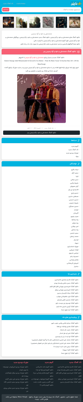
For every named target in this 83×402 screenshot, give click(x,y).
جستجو (5, 10)
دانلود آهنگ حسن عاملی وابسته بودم (66, 283)
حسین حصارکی (73, 206)
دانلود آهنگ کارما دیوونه (70, 350)
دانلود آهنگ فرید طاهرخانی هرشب (67, 297)
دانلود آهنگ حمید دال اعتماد (69, 330)
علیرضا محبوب (73, 203)
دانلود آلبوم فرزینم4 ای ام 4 (44, 370)
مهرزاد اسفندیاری (72, 247)
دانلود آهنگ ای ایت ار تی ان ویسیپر (66, 337)
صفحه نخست (20, 4)
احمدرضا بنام (74, 256)
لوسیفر (76, 240)
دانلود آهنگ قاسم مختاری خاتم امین (66, 280)
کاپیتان (75, 213)
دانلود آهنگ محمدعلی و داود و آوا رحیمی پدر (59, 51)
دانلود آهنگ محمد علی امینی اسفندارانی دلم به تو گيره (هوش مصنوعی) (55, 340)
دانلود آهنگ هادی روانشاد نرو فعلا (67, 327)
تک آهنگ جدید (8, 4)
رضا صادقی (74, 230)
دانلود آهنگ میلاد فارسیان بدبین (67, 293)
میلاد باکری (74, 170)
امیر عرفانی (74, 226)
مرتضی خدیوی (73, 253)
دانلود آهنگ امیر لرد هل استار (69, 333)
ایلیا (77, 176)
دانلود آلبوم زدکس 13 (46, 385)
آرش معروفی (74, 186)
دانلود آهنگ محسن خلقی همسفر (67, 300)
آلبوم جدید (74, 146)
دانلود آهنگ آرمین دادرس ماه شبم (67, 307)
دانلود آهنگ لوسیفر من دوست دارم (67, 303)
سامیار (76, 266)
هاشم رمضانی (73, 260)
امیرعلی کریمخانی (72, 263)
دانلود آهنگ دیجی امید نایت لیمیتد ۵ (66, 347)
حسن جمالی (74, 180)
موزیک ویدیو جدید (72, 153)
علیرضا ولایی (74, 183)
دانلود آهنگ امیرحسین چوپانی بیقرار (66, 290)
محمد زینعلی (74, 236)
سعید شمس (74, 233)
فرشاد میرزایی (73, 250)
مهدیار (76, 210)
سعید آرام (75, 173)
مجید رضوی (74, 216)
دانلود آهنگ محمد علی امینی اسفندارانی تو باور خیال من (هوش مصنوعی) (54, 343)
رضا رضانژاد (74, 220)
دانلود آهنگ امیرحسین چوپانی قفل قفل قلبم (64, 287)
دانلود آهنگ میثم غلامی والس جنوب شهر (64, 323)
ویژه (77, 156)
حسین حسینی (73, 200)
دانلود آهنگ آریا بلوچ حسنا (69, 310)
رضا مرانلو (75, 223)
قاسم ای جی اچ (73, 190)
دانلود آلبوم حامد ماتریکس (44, 367)
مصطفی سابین (73, 196)
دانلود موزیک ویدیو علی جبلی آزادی (16, 379)
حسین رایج (74, 193)
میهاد (76, 243)
